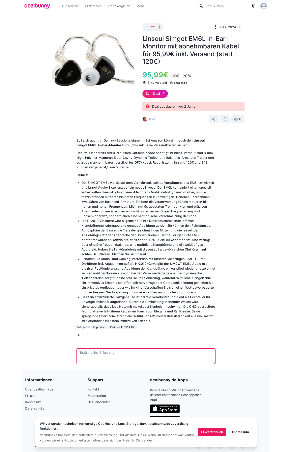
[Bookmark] (225, 119)
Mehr (140, 6)
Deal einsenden (99, 402)
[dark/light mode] (253, 6)
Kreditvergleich (118, 6)
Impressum (240, 432)
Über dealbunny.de (39, 389)
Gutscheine (70, 6)
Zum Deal (153, 93)
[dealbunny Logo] (38, 6)
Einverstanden (212, 432)
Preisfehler (93, 6)
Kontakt (93, 389)
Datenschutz (34, 408)
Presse (30, 396)
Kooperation (97, 396)
